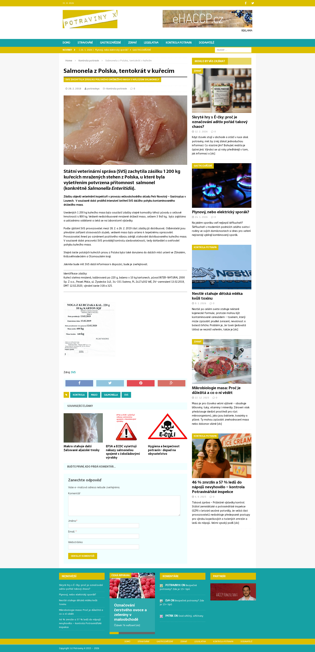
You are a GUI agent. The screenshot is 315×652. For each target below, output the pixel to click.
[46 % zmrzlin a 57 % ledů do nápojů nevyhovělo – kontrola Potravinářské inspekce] (221, 476)
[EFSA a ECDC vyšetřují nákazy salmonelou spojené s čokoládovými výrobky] (125, 440)
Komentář (74, 493)
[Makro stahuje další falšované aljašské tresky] (83, 440)
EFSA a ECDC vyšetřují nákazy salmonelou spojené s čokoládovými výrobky (123, 452)
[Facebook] (245, 3)
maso (94, 395)
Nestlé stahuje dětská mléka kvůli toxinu (217, 296)
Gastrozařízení (110, 42)
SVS (73, 372)
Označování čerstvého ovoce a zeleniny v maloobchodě (130, 612)
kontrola (79, 395)
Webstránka (75, 542)
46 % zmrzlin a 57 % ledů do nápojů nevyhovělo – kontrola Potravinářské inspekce (218, 487)
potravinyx (93, 88)
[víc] (213, 153)
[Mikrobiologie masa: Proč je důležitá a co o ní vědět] (221, 381)
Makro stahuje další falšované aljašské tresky (82, 448)
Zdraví (132, 42)
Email (71, 531)
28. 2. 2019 (74, 88)
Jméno (72, 521)
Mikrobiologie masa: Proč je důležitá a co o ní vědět (216, 390)
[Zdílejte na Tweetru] (110, 383)
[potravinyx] (161, 585)
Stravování (85, 42)
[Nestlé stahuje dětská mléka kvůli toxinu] (221, 287)
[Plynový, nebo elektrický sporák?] (221, 205)
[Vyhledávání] (233, 49)
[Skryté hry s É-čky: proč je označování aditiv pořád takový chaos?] (221, 110)
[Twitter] (253, 3)
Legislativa (151, 42)
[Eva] (161, 600)
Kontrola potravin (179, 42)
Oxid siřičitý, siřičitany (190, 615)
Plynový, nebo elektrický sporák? (220, 212)
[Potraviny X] (90, 19)
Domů (66, 42)
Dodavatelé (206, 42)
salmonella (111, 395)
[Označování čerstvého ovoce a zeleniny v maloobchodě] (132, 585)
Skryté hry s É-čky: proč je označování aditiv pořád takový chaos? (220, 121)
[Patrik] (161, 615)
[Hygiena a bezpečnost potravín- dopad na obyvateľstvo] (167, 440)
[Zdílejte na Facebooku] (79, 383)
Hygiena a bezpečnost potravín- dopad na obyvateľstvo (164, 450)
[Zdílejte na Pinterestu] (141, 383)
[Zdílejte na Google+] (171, 383)
